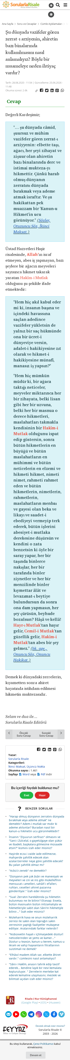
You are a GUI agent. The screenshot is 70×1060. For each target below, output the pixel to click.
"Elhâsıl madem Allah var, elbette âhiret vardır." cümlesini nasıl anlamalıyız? (35, 956)
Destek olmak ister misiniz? (50, 1026)
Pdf (43, 774)
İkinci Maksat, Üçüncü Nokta (26, 766)
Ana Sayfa (7, 24)
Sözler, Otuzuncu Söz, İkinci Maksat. (31, 226)
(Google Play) (29, 1002)
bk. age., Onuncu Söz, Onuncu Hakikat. (31, 654)
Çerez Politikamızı (43, 1043)
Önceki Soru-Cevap (24, 734)
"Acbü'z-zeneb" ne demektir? (27, 870)
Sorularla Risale (18, 759)
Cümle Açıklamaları (51, 24)
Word (26, 774)
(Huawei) (54, 1002)
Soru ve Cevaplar (27, 24)
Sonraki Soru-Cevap (46, 734)
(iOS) (43, 1002)
